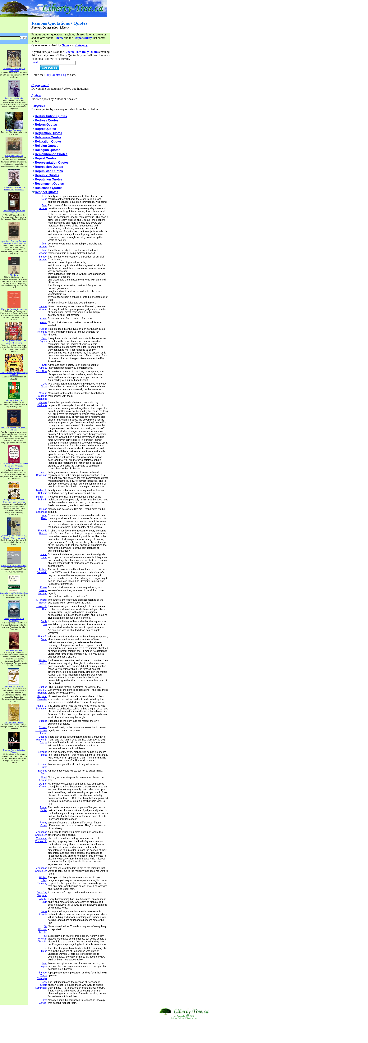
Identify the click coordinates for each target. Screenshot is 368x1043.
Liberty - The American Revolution (14, 619)
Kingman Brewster (42, 698)
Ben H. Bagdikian (41, 473)
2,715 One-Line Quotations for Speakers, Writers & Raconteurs (14, 466)
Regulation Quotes (48, 133)
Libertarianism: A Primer (14, 686)
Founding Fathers (14, 650)
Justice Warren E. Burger (41, 739)
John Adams (43, 207)
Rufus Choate (43, 913)
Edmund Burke (42, 753)
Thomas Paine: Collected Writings (14, 751)
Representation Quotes (52, 162)
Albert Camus (43, 778)
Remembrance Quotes (51, 154)
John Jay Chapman (42, 894)
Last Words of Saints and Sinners (14, 212)
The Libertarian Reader (14, 722)
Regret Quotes (45, 128)
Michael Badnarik (42, 404)
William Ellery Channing (42, 880)
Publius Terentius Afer (42, 331)
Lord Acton (44, 197)
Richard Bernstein (42, 571)
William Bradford (42, 662)
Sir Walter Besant (41, 601)
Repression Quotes (49, 166)
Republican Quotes (49, 171)
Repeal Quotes (45, 158)
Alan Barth (44, 517)
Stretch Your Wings (14, 130)
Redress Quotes (46, 120)
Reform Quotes (46, 124)
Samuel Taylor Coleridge (42, 975)
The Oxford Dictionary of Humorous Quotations (14, 188)
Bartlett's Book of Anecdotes (13, 565)
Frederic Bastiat (42, 532)
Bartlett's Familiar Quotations (14, 309)
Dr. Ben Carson (43, 785)
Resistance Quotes (48, 187)
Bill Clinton (43, 949)
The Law (14, 275)
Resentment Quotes (49, 183)
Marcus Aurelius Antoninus (41, 396)
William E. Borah (41, 638)
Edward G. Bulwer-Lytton (41, 730)
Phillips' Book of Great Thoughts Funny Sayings (14, 501)
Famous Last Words (14, 98)
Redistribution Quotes (51, 116)
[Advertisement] (184, 1031)
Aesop (43, 318)
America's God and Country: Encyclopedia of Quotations (14, 242)
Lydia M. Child (42, 900)
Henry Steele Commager (41, 985)
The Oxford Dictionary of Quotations (14, 69)
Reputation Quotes (48, 179)
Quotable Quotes (14, 400)
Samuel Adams (43, 258)
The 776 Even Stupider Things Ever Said (14, 373)
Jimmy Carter (43, 809)
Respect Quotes (46, 192)
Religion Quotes (46, 145)
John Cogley (43, 965)
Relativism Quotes (48, 137)
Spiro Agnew (43, 340)
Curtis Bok (44, 623)
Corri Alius (41, 371)
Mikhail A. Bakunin (41, 491)
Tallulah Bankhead (41, 510)
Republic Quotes (47, 175)
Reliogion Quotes (47, 150)
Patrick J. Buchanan (41, 707)
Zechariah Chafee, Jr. (41, 833)
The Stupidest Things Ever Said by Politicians (14, 342)
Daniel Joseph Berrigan (42, 590)
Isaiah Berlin (43, 556)
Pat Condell (43, 1001)
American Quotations (14, 155)
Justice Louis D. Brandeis (42, 689)
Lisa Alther (44, 385)
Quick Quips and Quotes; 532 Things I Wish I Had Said (14, 537)
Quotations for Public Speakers (14, 593)
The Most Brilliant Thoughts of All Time (14, 429)
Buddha (43, 720)
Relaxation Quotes (48, 141)
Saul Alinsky (43, 366)
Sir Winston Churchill (42, 929)
